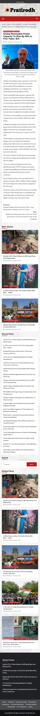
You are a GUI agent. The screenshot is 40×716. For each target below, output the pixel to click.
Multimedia (11, 707)
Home (4, 702)
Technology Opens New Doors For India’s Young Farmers (18, 439)
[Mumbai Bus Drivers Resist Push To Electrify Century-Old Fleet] (20, 311)
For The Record (22, 707)
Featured (17, 31)
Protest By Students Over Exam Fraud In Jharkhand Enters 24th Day (19, 428)
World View (32, 702)
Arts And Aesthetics (17, 704)
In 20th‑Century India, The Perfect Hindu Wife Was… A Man (18, 346)
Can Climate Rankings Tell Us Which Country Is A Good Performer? (19, 422)
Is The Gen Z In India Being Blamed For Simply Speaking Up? (18, 358)
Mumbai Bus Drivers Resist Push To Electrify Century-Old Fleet (17, 352)
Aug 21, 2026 (17, 611)
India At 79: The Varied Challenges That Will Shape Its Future (19, 445)
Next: (21, 215)
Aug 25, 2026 (17, 260)
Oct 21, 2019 (19, 42)
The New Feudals (30, 704)
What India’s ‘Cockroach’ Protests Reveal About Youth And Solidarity (18, 416)
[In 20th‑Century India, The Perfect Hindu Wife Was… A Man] (20, 276)
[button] (4, 18)
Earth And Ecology (8, 31)
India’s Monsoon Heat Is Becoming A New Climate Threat (19, 370)
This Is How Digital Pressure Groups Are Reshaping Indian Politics (19, 433)
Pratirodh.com (30, 713)
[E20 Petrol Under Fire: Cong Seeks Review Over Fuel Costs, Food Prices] (20, 628)
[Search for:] (15, 464)
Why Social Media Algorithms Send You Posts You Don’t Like (19, 375)
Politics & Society (14, 251)
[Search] (37, 18)
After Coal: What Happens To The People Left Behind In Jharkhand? (18, 410)
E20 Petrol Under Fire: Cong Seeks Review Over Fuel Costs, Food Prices (18, 364)
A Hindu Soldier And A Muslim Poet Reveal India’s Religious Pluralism (19, 404)
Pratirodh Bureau (9, 42)
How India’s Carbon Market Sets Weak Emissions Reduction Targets (19, 451)
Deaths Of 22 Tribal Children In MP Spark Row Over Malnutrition (19, 341)
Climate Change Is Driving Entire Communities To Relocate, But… (19, 399)
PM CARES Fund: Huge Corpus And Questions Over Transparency (19, 393)
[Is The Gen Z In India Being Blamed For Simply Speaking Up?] (20, 593)
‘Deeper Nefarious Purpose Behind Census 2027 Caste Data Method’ (19, 381)
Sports (30, 707)
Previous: (18, 207)
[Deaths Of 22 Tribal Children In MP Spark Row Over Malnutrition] (20, 242)
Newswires (5, 704)
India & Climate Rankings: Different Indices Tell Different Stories (18, 387)
